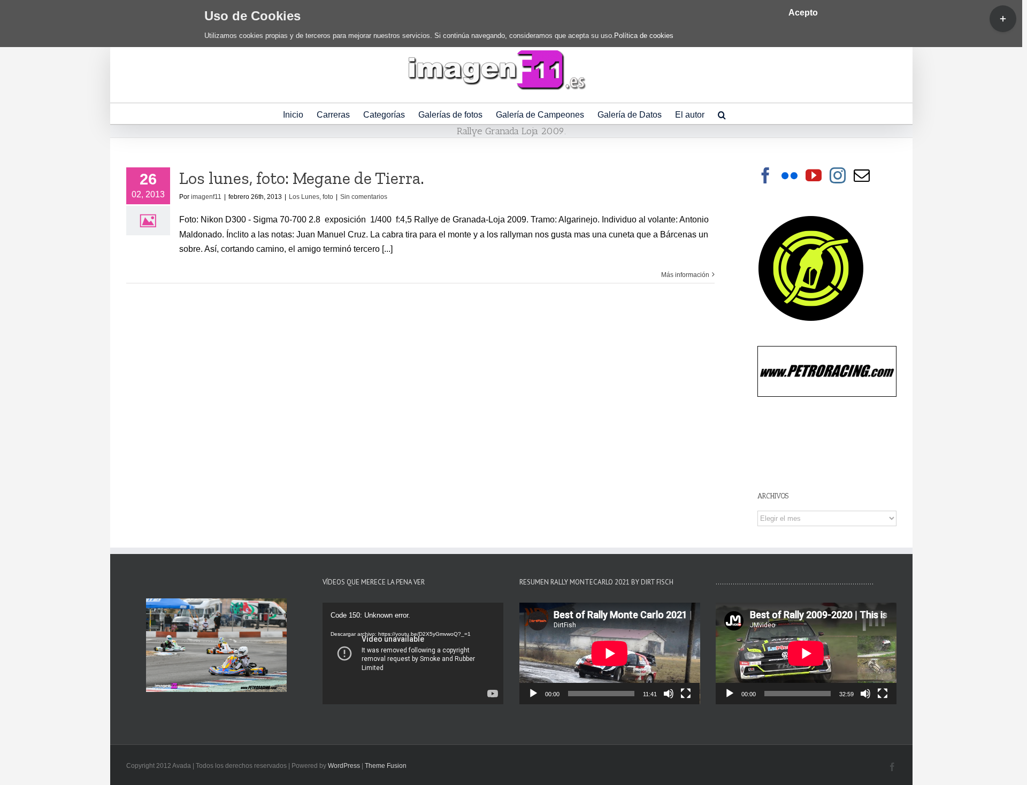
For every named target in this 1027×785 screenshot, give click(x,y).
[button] (722, 113)
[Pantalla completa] (685, 693)
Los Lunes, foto (311, 197)
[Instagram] (838, 175)
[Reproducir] (533, 693)
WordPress (344, 765)
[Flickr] (789, 175)
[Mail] (862, 175)
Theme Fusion (386, 765)
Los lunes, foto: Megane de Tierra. (301, 178)
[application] (413, 653)
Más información (685, 275)
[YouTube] (814, 175)
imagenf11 (206, 197)
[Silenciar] (668, 693)
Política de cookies (643, 36)
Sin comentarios (363, 197)
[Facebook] (765, 175)
